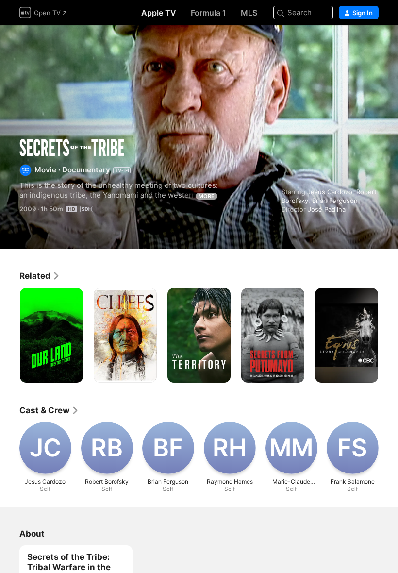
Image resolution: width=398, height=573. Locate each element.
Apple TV (158, 12)
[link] (39, 275)
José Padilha (327, 209)
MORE (207, 196)
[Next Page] (388, 335)
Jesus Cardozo (329, 192)
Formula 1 (208, 12)
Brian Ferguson (335, 200)
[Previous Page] (10, 335)
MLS (249, 12)
